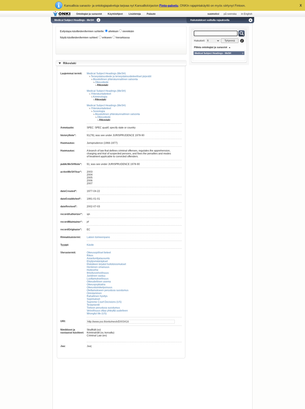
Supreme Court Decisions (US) (104, 301)
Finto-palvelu (168, 5)
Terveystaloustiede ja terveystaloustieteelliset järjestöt (121, 76)
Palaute (151, 13)
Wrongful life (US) (97, 313)
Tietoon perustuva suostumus (103, 307)
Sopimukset (93, 299)
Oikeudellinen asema (99, 281)
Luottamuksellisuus (98, 278)
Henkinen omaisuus (98, 267)
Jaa (89, 346)
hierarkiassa (122, 37)
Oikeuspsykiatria (96, 284)
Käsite (90, 244)
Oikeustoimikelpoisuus (99, 287)
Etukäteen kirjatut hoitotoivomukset (106, 264)
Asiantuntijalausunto (98, 258)
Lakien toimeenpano (98, 237)
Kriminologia (100, 96)
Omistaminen (94, 293)
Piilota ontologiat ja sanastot (210, 47)
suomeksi (213, 13)
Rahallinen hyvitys (97, 296)
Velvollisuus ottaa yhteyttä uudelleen (107, 310)
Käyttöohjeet (115, 13)
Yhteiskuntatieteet (101, 93)
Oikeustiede (102, 82)
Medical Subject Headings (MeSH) (106, 73)
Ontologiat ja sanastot (89, 13)
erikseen (106, 37)
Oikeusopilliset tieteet (99, 252)
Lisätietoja (135, 13)
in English (246, 13)
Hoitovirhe (92, 270)
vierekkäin (128, 31)
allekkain (113, 31)
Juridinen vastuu (96, 275)
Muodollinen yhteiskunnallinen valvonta (115, 79)
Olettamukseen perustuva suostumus (107, 290)
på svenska (230, 13)
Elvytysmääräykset (97, 261)
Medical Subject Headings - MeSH (74, 20)
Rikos (90, 255)
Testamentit (93, 304)
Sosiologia (99, 111)
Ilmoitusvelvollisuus (98, 272)
